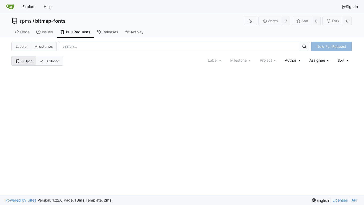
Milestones (43, 46)
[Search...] (304, 46)
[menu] (343, 60)
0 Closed (52, 61)
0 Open (27, 61)
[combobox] (293, 60)
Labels (21, 46)
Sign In (352, 6)
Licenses (340, 200)
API (354, 200)
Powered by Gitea (21, 200)
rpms (25, 21)
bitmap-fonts (50, 21)
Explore (28, 6)
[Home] (10, 6)
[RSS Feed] (250, 21)
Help (48, 6)
